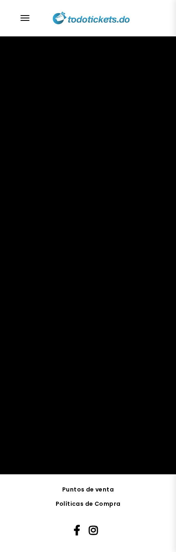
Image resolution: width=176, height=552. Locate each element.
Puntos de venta (88, 489)
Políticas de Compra (88, 504)
